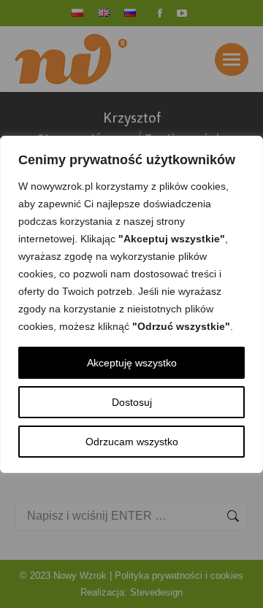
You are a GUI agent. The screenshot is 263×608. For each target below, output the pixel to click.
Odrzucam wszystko (131, 441)
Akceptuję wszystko (132, 363)
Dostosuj (132, 402)
